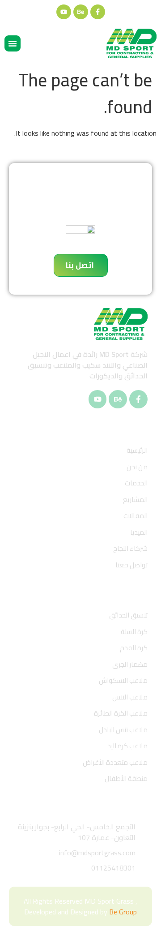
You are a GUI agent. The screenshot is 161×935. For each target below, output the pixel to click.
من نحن (137, 466)
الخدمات (136, 482)
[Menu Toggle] (12, 43)
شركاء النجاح (130, 548)
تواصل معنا (131, 564)
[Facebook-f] (97, 11)
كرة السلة (134, 631)
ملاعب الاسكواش (123, 680)
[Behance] (80, 11)
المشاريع (135, 499)
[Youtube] (63, 11)
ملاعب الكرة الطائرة (121, 713)
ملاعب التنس (130, 697)
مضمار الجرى (130, 664)
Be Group (123, 911)
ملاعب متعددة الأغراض (115, 762)
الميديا (139, 532)
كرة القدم (134, 647)
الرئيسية (137, 450)
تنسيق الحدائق (128, 615)
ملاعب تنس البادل (123, 729)
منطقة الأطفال (126, 778)
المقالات (135, 515)
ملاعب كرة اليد (127, 745)
